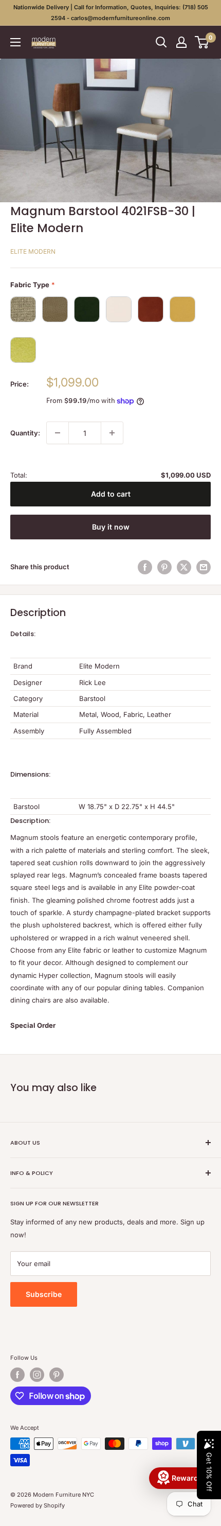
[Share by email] (203, 567)
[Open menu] (15, 42)
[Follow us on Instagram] (37, 1374)
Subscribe (44, 1294)
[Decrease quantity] (57, 433)
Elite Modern (33, 251)
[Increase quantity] (112, 433)
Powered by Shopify (37, 1505)
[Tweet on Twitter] (184, 567)
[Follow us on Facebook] (17, 1374)
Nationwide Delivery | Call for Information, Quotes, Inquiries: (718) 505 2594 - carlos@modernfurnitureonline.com (110, 13)
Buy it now (111, 526)
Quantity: (25, 433)
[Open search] (161, 42)
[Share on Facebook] (145, 567)
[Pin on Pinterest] (164, 567)
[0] (202, 42)
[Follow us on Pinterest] (56, 1374)
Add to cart (111, 493)
